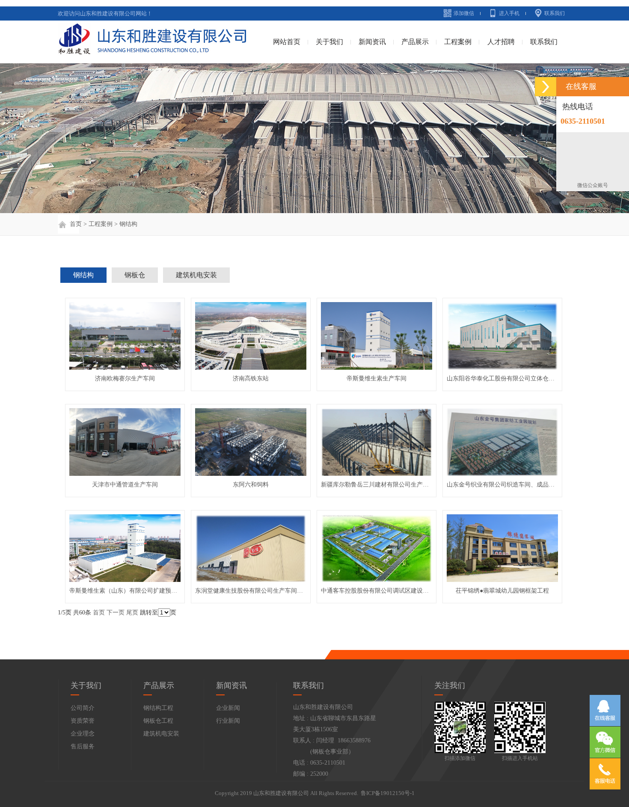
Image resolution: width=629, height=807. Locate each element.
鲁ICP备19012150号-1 (388, 793)
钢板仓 (135, 275)
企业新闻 (228, 708)
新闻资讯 (372, 41)
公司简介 (83, 708)
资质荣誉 (83, 721)
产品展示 (415, 41)
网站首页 (286, 41)
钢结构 (128, 224)
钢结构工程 (158, 708)
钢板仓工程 (158, 721)
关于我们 (329, 41)
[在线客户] (545, 86)
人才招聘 (501, 41)
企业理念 (83, 733)
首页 (74, 224)
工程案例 (458, 41)
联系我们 (554, 13)
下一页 (116, 612)
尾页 (132, 612)
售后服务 (83, 746)
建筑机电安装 (196, 275)
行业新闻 (228, 721)
